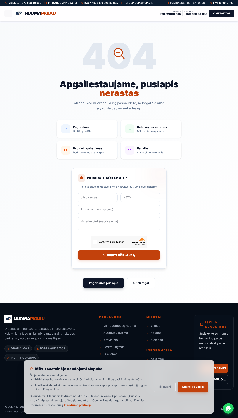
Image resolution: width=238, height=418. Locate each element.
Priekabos (110, 354)
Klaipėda (157, 340)
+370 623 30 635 (30, 2)
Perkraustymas (114, 347)
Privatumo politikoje (77, 405)
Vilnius (155, 326)
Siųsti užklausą (121, 255)
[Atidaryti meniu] (8, 13)
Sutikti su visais (193, 386)
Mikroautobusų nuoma (119, 326)
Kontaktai (221, 13)
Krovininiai (110, 340)
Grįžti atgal (141, 283)
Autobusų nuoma (115, 333)
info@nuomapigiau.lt (62, 2)
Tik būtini (164, 386)
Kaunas (156, 333)
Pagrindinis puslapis (103, 283)
